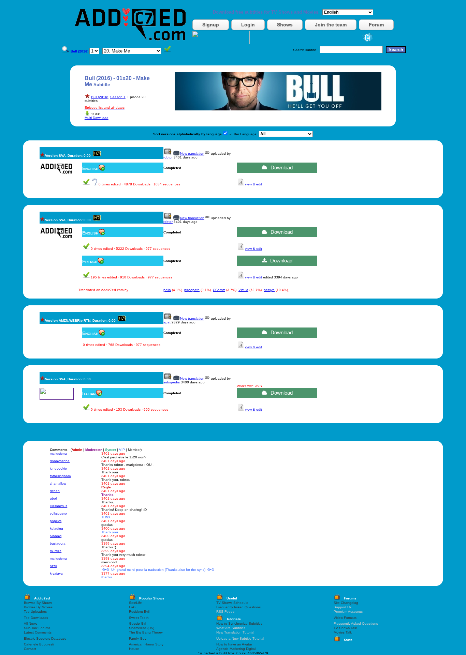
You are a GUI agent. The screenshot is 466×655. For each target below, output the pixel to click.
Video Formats (345, 618)
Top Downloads (36, 618)
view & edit (253, 184)
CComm (219, 290)
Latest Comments (38, 632)
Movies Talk (343, 632)
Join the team (331, 24)
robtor (168, 157)
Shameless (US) (141, 628)
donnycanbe (60, 461)
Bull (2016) (99, 97)
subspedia (171, 382)
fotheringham (60, 476)
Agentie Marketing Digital (236, 649)
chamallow (58, 483)
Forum (376, 24)
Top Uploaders (35, 611)
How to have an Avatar (234, 644)
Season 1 (118, 97)
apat (167, 322)
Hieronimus (58, 506)
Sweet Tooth (139, 618)
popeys (55, 521)
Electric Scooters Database (45, 638)
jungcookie (58, 468)
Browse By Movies (38, 607)
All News (30, 623)
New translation (192, 153)
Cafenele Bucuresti (39, 644)
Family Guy (137, 638)
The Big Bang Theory (146, 632)
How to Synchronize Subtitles (239, 623)
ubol (53, 498)
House (134, 649)
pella (167, 290)
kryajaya (56, 573)
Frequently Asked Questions (238, 607)
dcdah (55, 491)
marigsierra (58, 453)
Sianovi (55, 536)
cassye (269, 290)
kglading (56, 528)
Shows (285, 24)
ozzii (53, 566)
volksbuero (58, 513)
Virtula (243, 290)
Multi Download (96, 118)
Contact (30, 649)
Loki (132, 607)
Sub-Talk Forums (37, 628)
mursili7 (55, 551)
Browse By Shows (38, 603)
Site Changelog (346, 603)
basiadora (57, 543)
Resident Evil (139, 611)
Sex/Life (135, 603)
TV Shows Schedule (232, 603)
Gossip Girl (137, 623)
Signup (210, 24)
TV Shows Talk (345, 628)
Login (248, 24)
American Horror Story (146, 644)
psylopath (192, 290)
